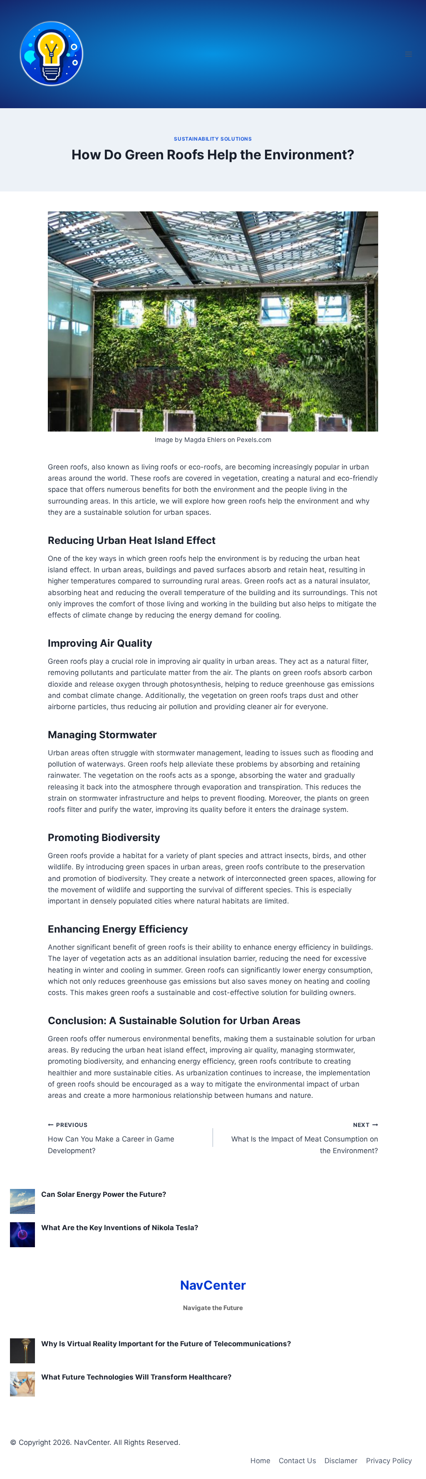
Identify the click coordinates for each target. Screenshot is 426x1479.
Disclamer (340, 1461)
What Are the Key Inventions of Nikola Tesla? (119, 1227)
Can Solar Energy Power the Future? (103, 1194)
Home (260, 1461)
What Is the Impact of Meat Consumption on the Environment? (304, 1138)
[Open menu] (408, 53)
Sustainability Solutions (213, 139)
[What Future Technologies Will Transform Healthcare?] (22, 1384)
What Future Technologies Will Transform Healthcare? (136, 1377)
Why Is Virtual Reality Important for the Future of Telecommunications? (166, 1344)
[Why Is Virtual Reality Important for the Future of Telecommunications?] (22, 1350)
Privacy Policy (389, 1461)
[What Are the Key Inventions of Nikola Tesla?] (22, 1234)
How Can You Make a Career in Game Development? (111, 1138)
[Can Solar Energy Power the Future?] (22, 1201)
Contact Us (297, 1461)
